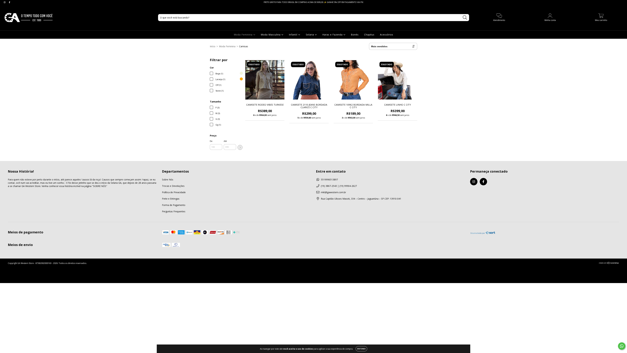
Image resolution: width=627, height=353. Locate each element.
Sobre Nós (167, 179)
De (211, 141)
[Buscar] (465, 17)
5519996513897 (329, 179)
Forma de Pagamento (173, 205)
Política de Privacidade (174, 192)
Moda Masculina (271, 34)
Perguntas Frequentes (173, 211)
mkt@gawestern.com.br (333, 192)
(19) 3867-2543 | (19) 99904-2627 (339, 185)
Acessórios (386, 34)
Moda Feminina (243, 34)
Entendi (361, 349)
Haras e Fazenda (332, 34)
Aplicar (240, 147)
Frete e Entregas (170, 198)
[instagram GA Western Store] (4, 2)
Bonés (355, 34)
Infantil (293, 34)
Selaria (310, 34)
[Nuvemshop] (609, 263)
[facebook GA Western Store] (9, 2)
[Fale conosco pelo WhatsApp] (621, 346)
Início (212, 46)
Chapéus (369, 34)
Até (225, 141)
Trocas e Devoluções (173, 185)
